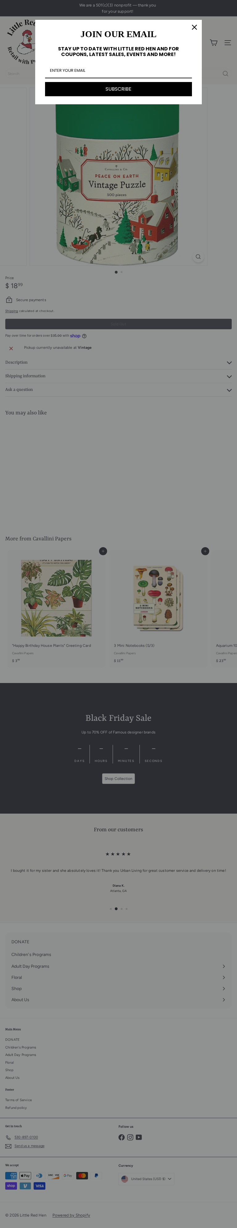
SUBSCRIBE (118, 89)
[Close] (194, 27)
